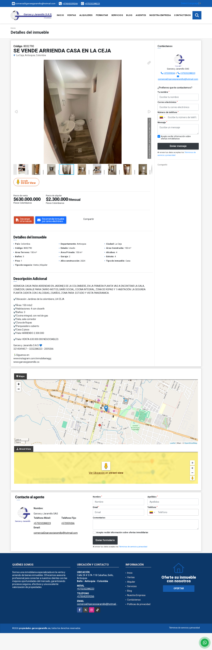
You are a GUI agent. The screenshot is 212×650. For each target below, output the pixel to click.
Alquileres (86, 15)
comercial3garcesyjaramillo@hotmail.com (99, 604)
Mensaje (162, 122)
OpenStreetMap (190, 443)
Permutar (102, 15)
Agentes (141, 15)
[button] (149, 62)
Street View (28, 182)
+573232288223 (92, 3)
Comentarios (99, 518)
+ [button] (19, 384)
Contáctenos (182, 15)
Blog (129, 15)
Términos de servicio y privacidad (133, 547)
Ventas (71, 15)
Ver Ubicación (97, 472)
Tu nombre (163, 92)
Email (96, 507)
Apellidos (152, 497)
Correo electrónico (168, 102)
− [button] (19, 389)
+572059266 (169, 73)
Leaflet (172, 443)
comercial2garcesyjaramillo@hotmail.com (178, 79)
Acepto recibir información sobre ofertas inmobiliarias (122, 532)
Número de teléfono (168, 112)
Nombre (97, 497)
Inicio (60, 15)
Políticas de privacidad (138, 604)
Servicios (117, 15)
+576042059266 (70, 3)
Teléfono (152, 507)
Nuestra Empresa (160, 15)
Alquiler (131, 581)
